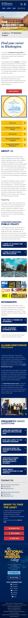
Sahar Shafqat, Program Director (11, 484)
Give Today (14, 577)
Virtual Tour (14, 572)
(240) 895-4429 (7, 494)
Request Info (15, 528)
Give (14, 8)
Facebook (15, 584)
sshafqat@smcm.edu (8, 488)
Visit (4, 8)
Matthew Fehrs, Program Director (11, 492)
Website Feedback (14, 616)
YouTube (14, 590)
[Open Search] (21, 4)
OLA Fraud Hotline (14, 613)
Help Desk (23, 614)
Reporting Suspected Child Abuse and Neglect (14, 611)
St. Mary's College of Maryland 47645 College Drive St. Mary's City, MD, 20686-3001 (14, 566)
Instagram (15, 586)
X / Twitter (15, 588)
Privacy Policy (23, 605)
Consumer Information (7, 605)
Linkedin (14, 592)
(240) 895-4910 (7, 486)
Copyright (16, 605)
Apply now (15, 538)
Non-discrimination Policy (14, 609)
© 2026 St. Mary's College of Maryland (14, 603)
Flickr (14, 596)
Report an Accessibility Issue (14, 608)
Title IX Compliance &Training (14, 606)
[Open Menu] (25, 4)
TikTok (15, 594)
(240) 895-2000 (14, 569)
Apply (9, 8)
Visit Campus (15, 533)
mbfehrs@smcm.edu (8, 496)
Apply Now (13, 91)
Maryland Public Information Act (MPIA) (11, 614)
